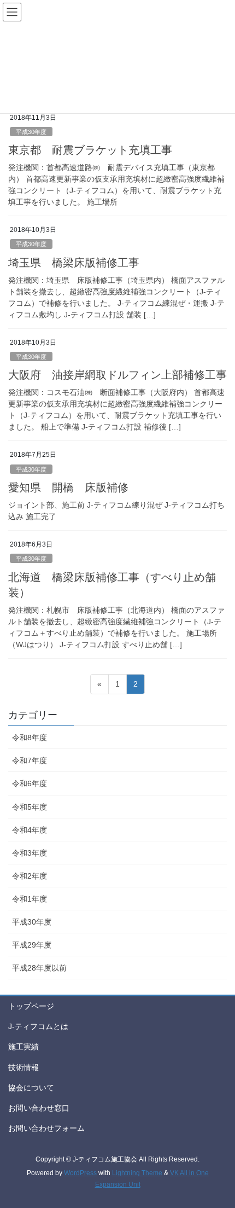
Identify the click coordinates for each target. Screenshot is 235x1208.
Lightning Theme (137, 1173)
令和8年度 (29, 737)
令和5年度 (29, 807)
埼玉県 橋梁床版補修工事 (73, 263)
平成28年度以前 (39, 967)
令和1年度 (29, 899)
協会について (31, 1087)
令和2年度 (29, 876)
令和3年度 (29, 853)
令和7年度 (29, 760)
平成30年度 (31, 132)
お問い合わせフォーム (46, 1128)
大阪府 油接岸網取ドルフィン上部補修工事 (117, 375)
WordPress (80, 1173)
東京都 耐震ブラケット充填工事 (90, 150)
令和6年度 (29, 783)
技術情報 (23, 1067)
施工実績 (23, 1046)
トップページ (31, 1006)
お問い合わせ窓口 (38, 1108)
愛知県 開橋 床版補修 (68, 487)
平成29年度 (31, 944)
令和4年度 (29, 830)
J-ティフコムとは (38, 1026)
